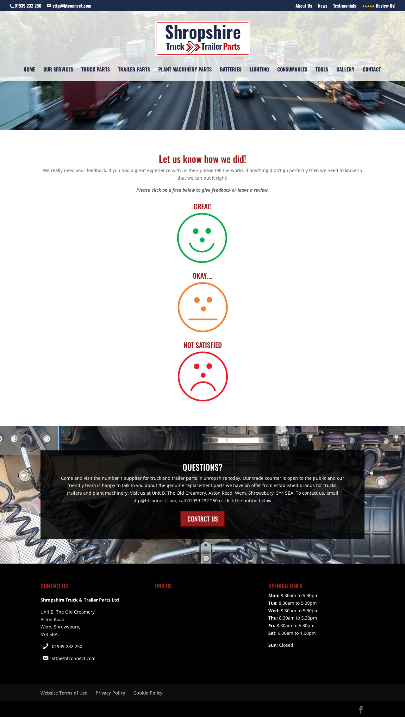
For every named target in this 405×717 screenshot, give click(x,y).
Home (29, 70)
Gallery (345, 70)
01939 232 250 (67, 646)
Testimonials (344, 6)
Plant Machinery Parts (185, 70)
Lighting (259, 70)
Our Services (58, 70)
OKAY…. (203, 275)
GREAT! (203, 206)
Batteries (230, 70)
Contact (372, 70)
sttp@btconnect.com (74, 658)
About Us (304, 6)
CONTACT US (202, 518)
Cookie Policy (148, 693)
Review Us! (385, 6)
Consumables (292, 70)
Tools (321, 70)
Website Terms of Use (63, 693)
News (322, 6)
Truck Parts (95, 70)
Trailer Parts (134, 70)
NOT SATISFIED (203, 345)
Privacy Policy (110, 693)
